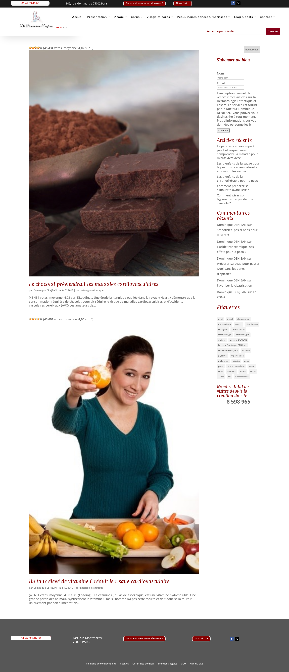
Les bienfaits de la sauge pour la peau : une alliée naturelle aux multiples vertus (238, 167)
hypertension (237, 355)
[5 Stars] (41, 47)
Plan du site (196, 663)
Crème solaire (238, 329)
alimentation (243, 319)
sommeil (231, 371)
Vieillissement (242, 376)
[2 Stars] (33, 47)
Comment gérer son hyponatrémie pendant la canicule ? (235, 199)
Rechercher (251, 49)
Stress (243, 371)
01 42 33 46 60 (30, 3)
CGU (183, 663)
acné (220, 319)
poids (220, 366)
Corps (135, 17)
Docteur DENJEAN (238, 339)
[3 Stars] (35, 47)
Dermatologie (224, 334)
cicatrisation (252, 324)
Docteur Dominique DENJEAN (232, 345)
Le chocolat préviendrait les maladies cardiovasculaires (93, 284)
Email (221, 83)
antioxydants (224, 324)
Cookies (124, 663)
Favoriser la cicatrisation (234, 285)
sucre (253, 371)
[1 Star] (30, 47)
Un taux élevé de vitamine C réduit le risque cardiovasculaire (99, 581)
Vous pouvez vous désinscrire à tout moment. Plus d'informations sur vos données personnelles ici (237, 118)
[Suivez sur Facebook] (233, 3)
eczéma (246, 350)
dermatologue (242, 334)
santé (251, 366)
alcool (230, 319)
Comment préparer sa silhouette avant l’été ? (233, 188)
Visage (119, 17)
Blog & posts (243, 17)
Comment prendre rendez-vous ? (144, 3)
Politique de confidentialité (101, 663)
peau (246, 360)
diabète (221, 339)
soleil (220, 371)
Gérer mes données (143, 663)
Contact (266, 17)
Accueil (77, 17)
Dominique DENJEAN (45, 290)
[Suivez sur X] (238, 3)
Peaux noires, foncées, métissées (202, 17)
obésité (236, 360)
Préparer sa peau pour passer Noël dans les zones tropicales (238, 269)
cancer (238, 324)
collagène (222, 329)
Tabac (221, 376)
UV (229, 376)
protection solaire (236, 366)
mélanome (223, 360)
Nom (221, 73)
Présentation (97, 17)
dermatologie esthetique (90, 290)
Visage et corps (158, 17)
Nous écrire (182, 3)
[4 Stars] (38, 47)
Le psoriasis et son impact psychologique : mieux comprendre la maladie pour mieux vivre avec (237, 152)
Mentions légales (167, 663)
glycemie (222, 355)
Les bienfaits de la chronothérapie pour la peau (237, 178)
